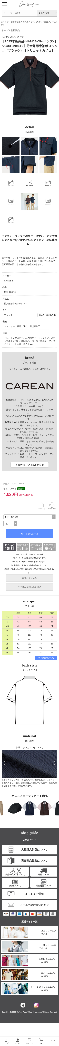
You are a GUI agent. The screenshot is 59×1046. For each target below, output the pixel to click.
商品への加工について (15, 874)
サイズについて (45, 658)
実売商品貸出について (34, 860)
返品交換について (44, 885)
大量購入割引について (34, 849)
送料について (44, 874)
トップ (5, 30)
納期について (15, 885)
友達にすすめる (29, 578)
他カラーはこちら (46, 315)
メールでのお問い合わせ (34, 905)
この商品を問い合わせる (29, 587)
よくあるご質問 (34, 893)
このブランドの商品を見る (29, 465)
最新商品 (15, 30)
